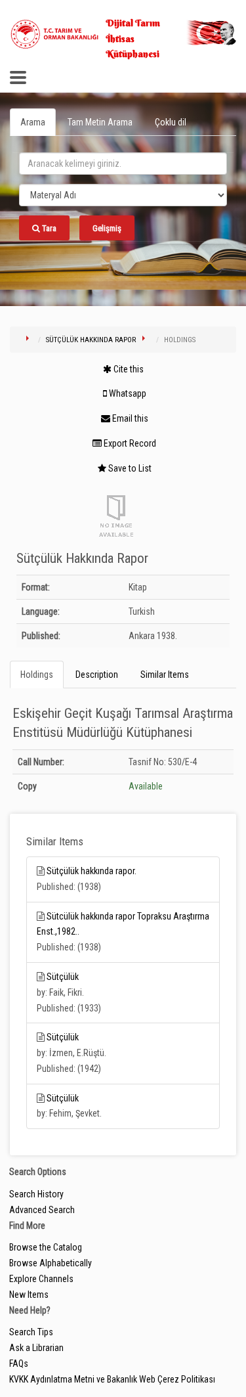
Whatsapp (126, 393)
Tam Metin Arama (100, 122)
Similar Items (164, 674)
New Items (29, 1294)
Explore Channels (41, 1279)
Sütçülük (63, 976)
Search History (36, 1194)
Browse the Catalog (45, 1247)
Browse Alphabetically (50, 1263)
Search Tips (31, 1332)
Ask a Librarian (36, 1347)
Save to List (129, 468)
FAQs (18, 1363)
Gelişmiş (106, 228)
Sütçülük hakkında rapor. (91, 871)
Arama (32, 122)
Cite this (128, 369)
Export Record (129, 443)
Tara (48, 228)
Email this (129, 418)
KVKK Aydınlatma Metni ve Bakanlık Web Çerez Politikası (112, 1379)
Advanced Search (42, 1210)
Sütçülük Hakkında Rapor (91, 340)
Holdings (36, 674)
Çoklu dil (170, 122)
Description (96, 674)
